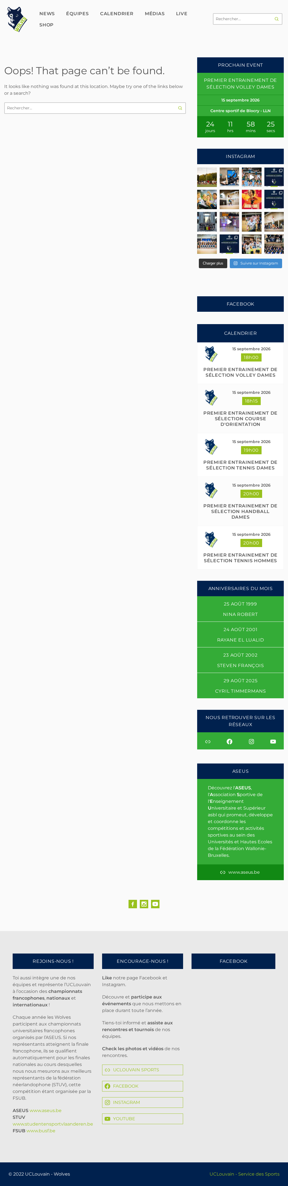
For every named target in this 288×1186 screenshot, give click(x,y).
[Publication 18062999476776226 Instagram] (229, 221)
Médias (155, 13)
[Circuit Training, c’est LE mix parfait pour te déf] (229, 177)
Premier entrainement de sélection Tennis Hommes (240, 557)
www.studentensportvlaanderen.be (53, 1124)
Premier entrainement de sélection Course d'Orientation (240, 418)
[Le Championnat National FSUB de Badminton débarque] (274, 221)
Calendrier (117, 13)
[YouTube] (155, 904)
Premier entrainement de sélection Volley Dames (240, 372)
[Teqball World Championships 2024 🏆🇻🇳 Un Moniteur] (251, 199)
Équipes (77, 13)
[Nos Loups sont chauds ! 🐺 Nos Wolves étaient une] (251, 221)
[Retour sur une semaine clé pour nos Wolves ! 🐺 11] (251, 244)
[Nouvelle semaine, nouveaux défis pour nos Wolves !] (229, 244)
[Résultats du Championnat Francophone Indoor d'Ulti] (229, 199)
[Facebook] (133, 904)
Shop (46, 25)
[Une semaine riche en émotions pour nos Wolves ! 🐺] (207, 199)
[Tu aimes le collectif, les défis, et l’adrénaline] (207, 177)
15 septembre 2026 (251, 348)
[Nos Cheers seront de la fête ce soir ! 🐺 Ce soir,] (207, 244)
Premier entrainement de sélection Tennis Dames (240, 465)
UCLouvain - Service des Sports (245, 1174)
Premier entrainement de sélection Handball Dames (240, 511)
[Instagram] (144, 904)
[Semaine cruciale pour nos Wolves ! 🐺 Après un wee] (274, 199)
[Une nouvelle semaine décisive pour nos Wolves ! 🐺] (274, 177)
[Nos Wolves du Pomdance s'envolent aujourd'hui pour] (274, 244)
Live (182, 13)
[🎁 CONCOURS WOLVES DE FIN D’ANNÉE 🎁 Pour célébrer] (251, 177)
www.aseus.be (46, 1110)
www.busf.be (40, 1130)
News (47, 13)
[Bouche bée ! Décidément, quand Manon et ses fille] (207, 221)
